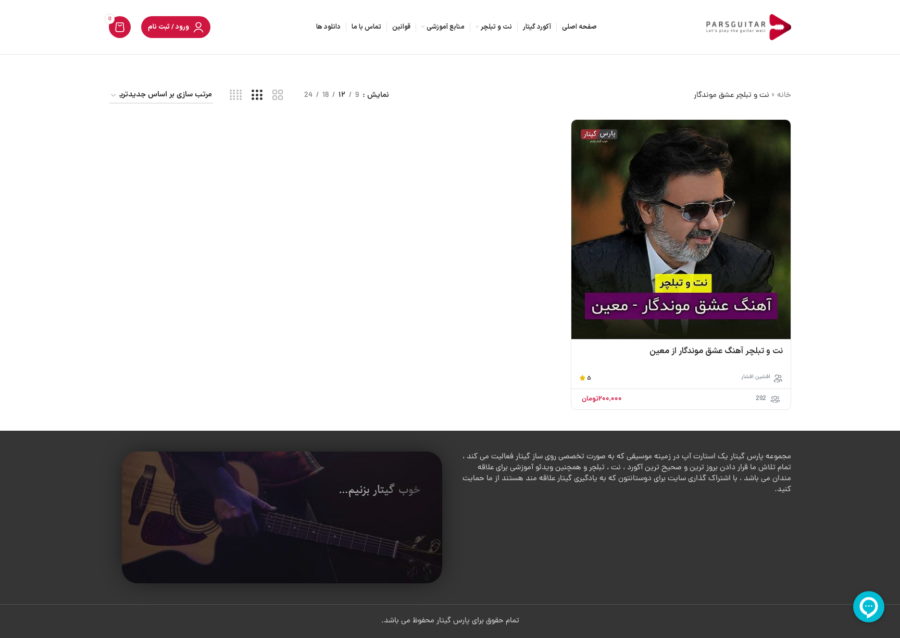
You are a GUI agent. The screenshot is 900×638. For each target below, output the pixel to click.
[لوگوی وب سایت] (747, 28)
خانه (784, 96)
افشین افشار (755, 377)
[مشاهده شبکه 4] (236, 96)
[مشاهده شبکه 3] (257, 96)
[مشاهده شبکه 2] (278, 96)
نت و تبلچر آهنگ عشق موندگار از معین (716, 351)
